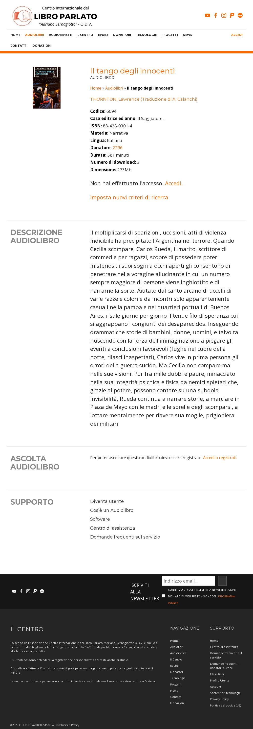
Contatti (18, 45)
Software (100, 519)
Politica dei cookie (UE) (225, 705)
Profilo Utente (219, 680)
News (187, 34)
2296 (118, 147)
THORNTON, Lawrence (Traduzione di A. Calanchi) (143, 99)
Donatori (122, 34)
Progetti (170, 34)
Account (215, 686)
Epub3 (103, 34)
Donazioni (42, 45)
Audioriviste (60, 34)
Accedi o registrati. (220, 457)
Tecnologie (146, 34)
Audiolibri (34, 34)
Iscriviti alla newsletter (144, 591)
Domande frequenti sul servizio (125, 537)
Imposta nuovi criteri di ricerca (129, 197)
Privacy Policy (219, 699)
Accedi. (174, 183)
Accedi (237, 34)
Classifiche (217, 674)
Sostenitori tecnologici (225, 693)
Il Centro (85, 34)
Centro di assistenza (112, 528)
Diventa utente (107, 501)
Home (15, 34)
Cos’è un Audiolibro (111, 510)
